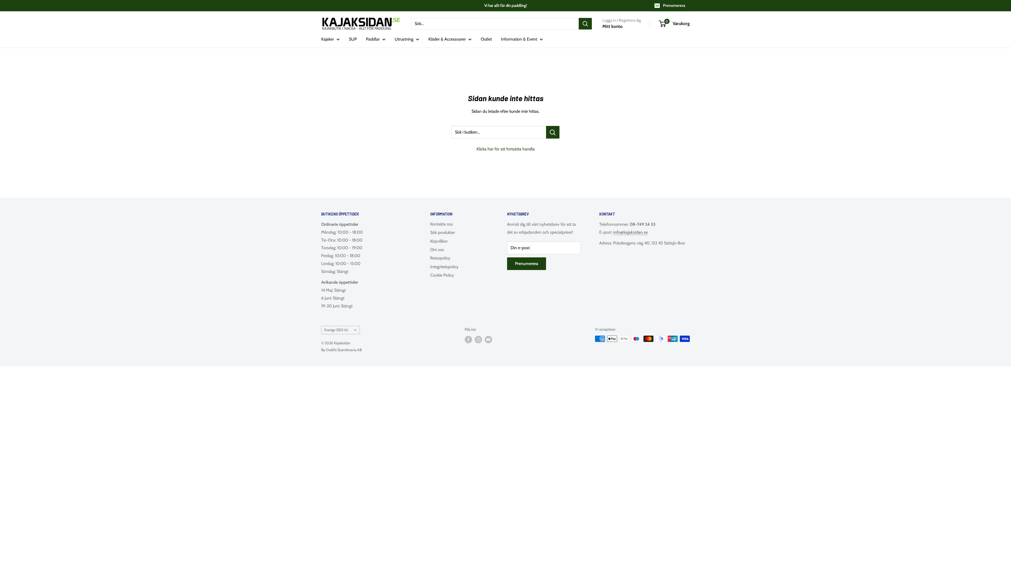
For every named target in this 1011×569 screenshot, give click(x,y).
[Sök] (585, 24)
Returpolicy (440, 258)
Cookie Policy (442, 275)
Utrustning (404, 39)
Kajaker (327, 39)
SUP (353, 39)
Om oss (437, 249)
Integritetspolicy (444, 266)
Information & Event (519, 39)
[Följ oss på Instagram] (478, 339)
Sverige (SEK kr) (336, 330)
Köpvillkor (439, 241)
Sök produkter (442, 232)
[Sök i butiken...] (552, 132)
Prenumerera (674, 5)
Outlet (486, 39)
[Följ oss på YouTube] (488, 339)
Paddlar (373, 39)
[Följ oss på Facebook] (468, 339)
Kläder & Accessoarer (447, 39)
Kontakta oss (441, 224)
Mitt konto (612, 26)
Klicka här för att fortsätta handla (506, 148)
